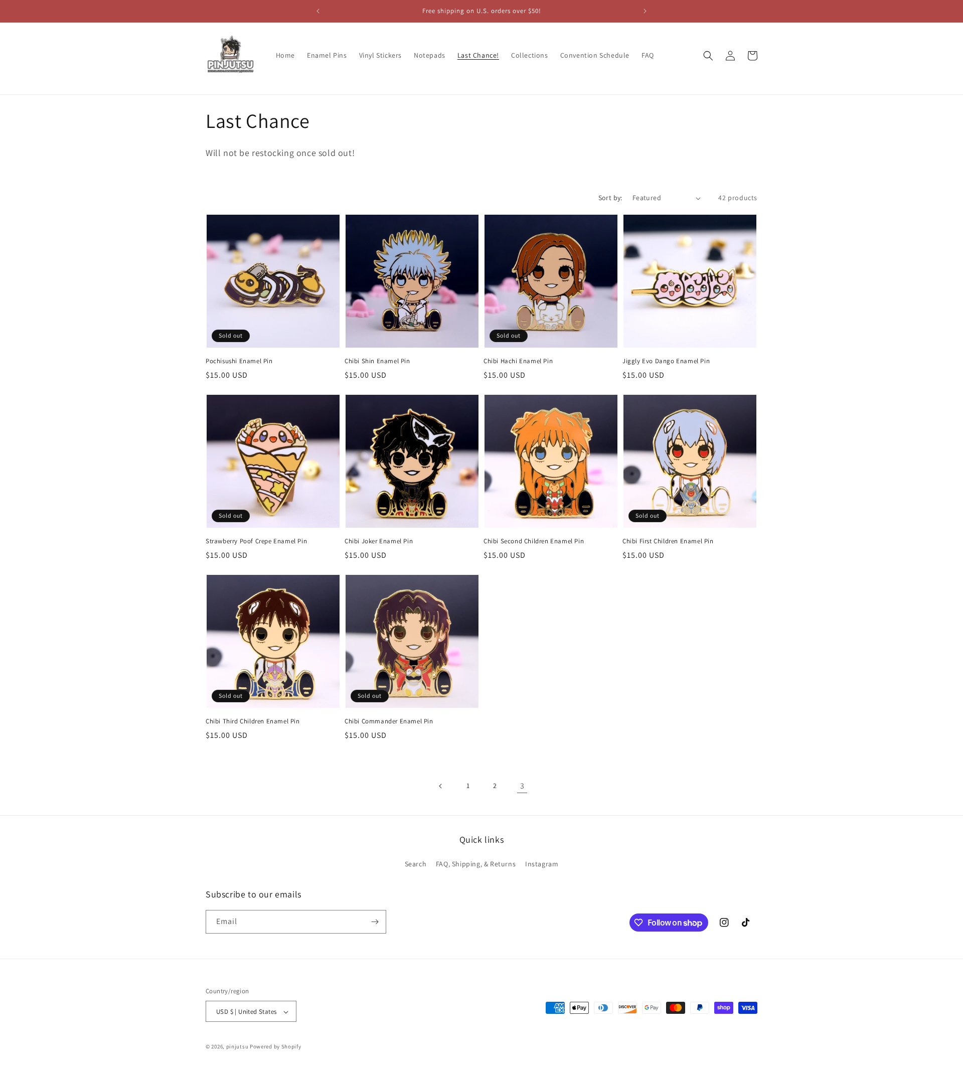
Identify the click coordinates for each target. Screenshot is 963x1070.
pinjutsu (237, 1046)
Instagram (541, 864)
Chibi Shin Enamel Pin (377, 361)
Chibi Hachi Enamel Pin (518, 361)
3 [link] (522, 786)
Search (416, 864)
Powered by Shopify (275, 1046)
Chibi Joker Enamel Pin (379, 541)
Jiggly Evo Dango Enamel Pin (666, 361)
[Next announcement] (645, 11)
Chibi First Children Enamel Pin (668, 541)
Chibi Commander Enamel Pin (389, 721)
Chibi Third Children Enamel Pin (253, 721)
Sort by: (610, 197)
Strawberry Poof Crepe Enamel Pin (256, 541)
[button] (708, 56)
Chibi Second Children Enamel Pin (534, 541)
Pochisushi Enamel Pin (239, 361)
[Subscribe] (375, 922)
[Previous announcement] (318, 11)
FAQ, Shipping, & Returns (476, 864)
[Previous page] (441, 786)
